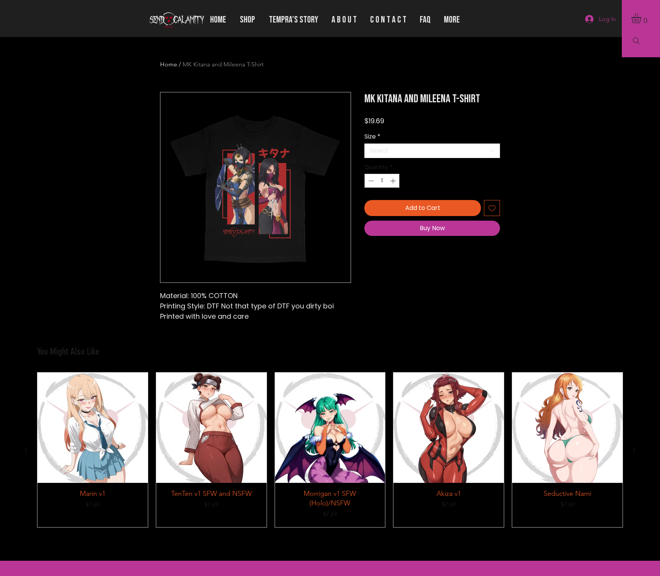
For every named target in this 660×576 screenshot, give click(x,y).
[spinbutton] (382, 180)
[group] (330, 450)
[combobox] (432, 151)
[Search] (636, 41)
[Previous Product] (26, 450)
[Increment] (393, 180)
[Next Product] (634, 450)
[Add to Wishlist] (492, 208)
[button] (642, 18)
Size (372, 136)
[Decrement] (370, 180)
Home (168, 64)
